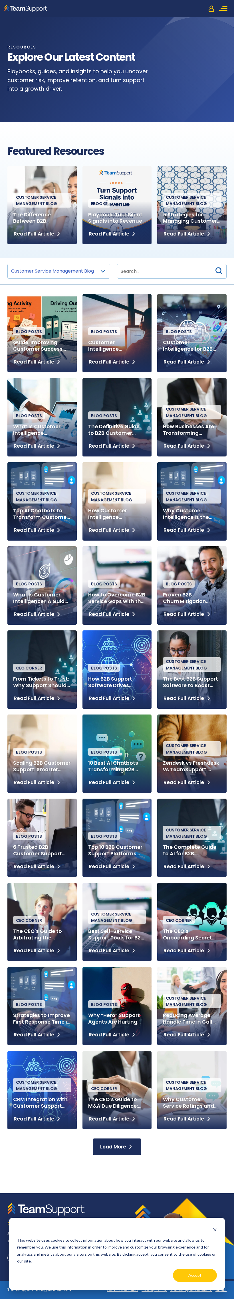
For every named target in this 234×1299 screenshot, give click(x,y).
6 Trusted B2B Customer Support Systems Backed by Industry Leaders (38, 850)
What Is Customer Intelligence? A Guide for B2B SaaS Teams (40, 598)
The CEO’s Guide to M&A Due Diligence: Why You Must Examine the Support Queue (115, 1102)
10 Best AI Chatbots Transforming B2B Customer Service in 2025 (114, 766)
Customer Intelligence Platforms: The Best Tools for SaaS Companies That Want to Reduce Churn (113, 345)
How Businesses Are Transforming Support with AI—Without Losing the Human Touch (188, 430)
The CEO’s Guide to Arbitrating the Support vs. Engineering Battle (37, 934)
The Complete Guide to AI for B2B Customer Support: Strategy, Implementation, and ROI (190, 850)
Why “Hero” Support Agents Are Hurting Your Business (114, 1018)
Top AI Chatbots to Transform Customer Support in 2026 (40, 514)
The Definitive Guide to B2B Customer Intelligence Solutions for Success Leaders (116, 430)
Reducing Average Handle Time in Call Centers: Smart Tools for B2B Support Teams (190, 1018)
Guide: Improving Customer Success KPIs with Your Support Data (37, 345)
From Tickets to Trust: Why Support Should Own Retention (41, 682)
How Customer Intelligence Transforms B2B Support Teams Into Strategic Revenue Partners (114, 514)
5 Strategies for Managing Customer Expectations (190, 218)
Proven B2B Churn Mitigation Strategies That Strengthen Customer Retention (191, 598)
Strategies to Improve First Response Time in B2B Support (41, 1018)
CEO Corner (29, 668)
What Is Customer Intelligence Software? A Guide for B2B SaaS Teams (41, 430)
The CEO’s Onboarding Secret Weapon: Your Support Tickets (187, 934)
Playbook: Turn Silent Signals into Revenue (115, 218)
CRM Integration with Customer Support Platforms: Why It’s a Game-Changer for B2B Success (40, 1102)
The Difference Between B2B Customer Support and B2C (37, 218)
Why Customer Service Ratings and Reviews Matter (188, 1102)
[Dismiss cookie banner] (215, 1229)
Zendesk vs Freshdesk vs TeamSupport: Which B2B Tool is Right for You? (191, 766)
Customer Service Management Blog (36, 200)
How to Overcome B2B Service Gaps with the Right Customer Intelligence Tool (116, 598)
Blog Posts (29, 331)
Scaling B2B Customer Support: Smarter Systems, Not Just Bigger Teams (41, 766)
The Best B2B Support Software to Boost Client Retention (190, 682)
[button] (219, 271)
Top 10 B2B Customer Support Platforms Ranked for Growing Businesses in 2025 (115, 850)
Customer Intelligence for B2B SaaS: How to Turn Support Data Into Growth (188, 345)
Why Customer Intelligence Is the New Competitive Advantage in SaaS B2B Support (187, 514)
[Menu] (224, 8)
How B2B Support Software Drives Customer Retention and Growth (114, 682)
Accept (194, 1275)
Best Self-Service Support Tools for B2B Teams (116, 934)
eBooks (99, 203)
